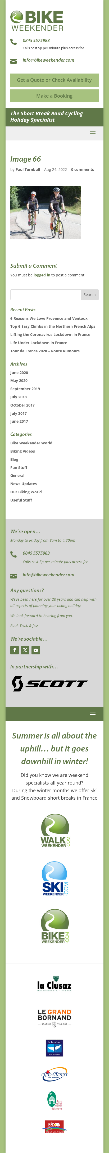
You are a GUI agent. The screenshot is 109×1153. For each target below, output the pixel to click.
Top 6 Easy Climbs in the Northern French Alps (52, 326)
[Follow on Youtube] (35, 650)
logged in (42, 274)
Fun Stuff (18, 467)
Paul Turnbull (28, 169)
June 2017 (19, 421)
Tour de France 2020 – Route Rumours (45, 350)
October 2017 (22, 405)
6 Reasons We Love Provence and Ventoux (49, 318)
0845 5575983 (36, 553)
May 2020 (19, 380)
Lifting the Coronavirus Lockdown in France (50, 334)
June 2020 (19, 372)
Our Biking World (26, 491)
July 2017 (18, 413)
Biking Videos (22, 451)
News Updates (23, 483)
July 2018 (18, 396)
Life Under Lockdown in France (38, 342)
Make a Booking (54, 96)
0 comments (82, 169)
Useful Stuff (21, 500)
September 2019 (25, 388)
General (17, 475)
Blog (14, 459)
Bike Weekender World (31, 442)
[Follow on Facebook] (14, 650)
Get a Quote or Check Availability (54, 80)
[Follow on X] (25, 650)
